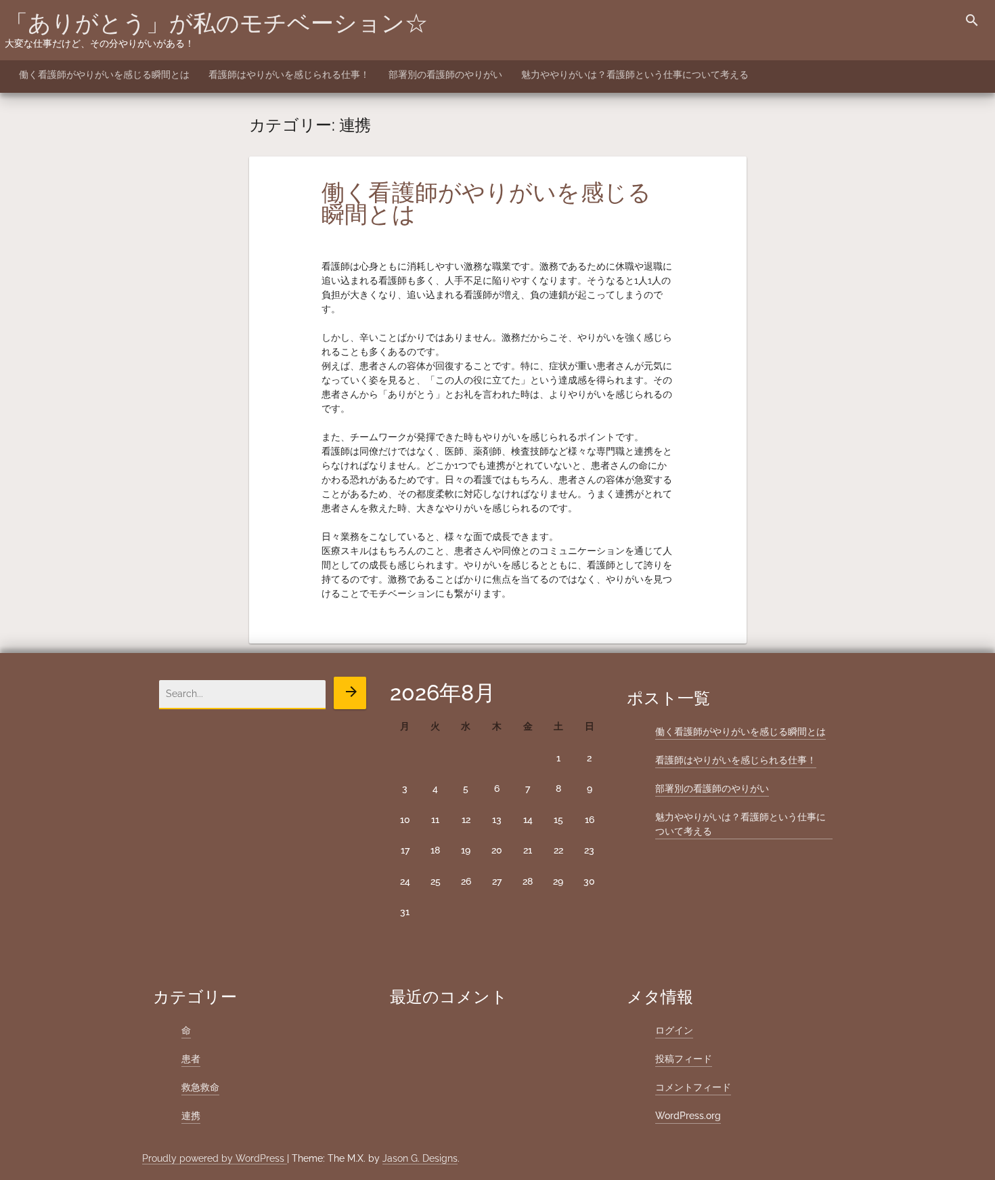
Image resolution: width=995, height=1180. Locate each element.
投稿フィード (683, 1058)
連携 (190, 1115)
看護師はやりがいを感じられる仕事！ (289, 74)
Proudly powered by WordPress (214, 1158)
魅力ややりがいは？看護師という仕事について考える (635, 74)
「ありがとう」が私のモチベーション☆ (216, 23)
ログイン (674, 1030)
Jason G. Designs (420, 1158)
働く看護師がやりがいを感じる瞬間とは (104, 74)
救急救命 (200, 1087)
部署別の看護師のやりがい (445, 74)
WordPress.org (688, 1115)
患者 (190, 1058)
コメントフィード (693, 1087)
